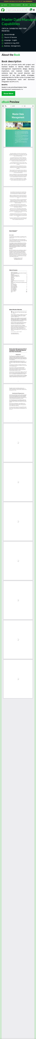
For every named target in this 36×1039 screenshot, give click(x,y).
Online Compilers (15, 5)
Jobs (25, 5)
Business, (7, 46)
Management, (16, 46)
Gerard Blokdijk (9, 35)
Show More (8, 93)
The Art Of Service (10, 37)
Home (5, 5)
